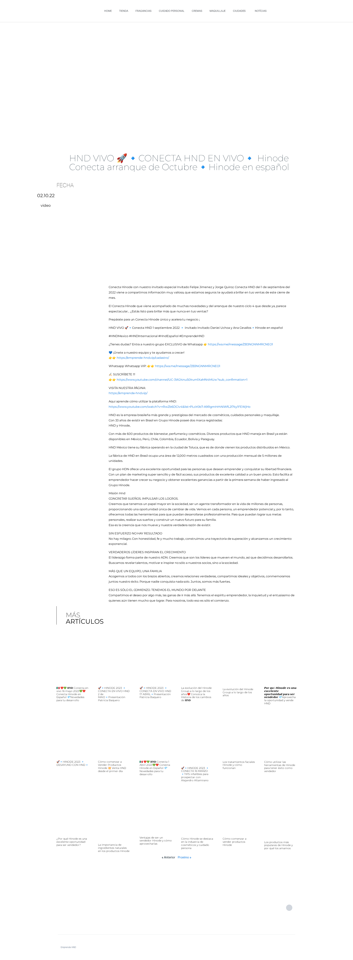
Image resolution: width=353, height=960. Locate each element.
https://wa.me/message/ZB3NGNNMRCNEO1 (240, 344)
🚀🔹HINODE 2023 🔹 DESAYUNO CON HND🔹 (72, 763)
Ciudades (239, 11)
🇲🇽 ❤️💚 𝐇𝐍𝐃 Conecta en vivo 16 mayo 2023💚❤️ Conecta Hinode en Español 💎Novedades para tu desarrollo (72, 694)
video (46, 205)
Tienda (123, 11)
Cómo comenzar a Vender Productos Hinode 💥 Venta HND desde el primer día (112, 766)
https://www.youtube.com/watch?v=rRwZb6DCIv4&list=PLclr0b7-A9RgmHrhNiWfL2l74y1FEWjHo (179, 406)
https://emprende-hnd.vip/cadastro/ (143, 358)
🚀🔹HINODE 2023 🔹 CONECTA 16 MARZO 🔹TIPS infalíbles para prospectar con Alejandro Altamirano (195, 774)
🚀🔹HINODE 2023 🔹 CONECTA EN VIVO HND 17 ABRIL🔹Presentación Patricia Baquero (155, 692)
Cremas (197, 11)
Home (108, 11)
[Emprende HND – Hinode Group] (76, 907)
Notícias (261, 11)
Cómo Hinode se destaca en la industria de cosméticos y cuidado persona (197, 843)
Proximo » (184, 857)
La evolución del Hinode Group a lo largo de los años (238, 692)
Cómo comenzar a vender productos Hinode (234, 842)
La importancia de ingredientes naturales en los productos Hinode (113, 848)
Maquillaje (218, 11)
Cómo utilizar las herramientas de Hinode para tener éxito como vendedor (279, 766)
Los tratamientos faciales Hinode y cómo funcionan (239, 765)
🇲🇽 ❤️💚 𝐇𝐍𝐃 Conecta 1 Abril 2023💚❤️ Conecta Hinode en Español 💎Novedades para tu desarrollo (155, 768)
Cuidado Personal (172, 11)
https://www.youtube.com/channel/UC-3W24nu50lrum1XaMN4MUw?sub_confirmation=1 (182, 379)
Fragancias (143, 11)
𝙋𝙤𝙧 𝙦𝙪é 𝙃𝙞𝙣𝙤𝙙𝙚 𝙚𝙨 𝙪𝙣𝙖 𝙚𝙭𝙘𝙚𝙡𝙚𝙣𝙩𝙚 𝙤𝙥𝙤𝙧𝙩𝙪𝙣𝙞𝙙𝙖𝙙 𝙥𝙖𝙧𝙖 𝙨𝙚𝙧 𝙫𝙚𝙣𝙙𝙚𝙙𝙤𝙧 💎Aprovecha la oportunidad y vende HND (280, 695)
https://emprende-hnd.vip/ (128, 393)
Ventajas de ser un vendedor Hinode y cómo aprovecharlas (156, 840)
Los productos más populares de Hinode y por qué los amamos (278, 845)
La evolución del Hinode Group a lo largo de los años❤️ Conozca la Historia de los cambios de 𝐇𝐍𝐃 (196, 694)
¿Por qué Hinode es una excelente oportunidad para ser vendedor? (71, 842)
